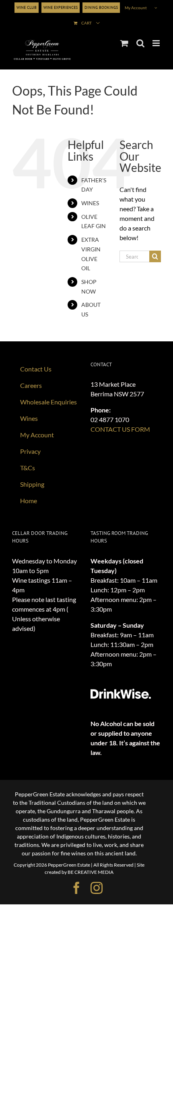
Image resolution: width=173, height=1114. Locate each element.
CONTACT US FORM (120, 429)
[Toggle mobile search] (140, 43)
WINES (90, 203)
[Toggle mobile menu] (156, 43)
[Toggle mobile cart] (124, 43)
